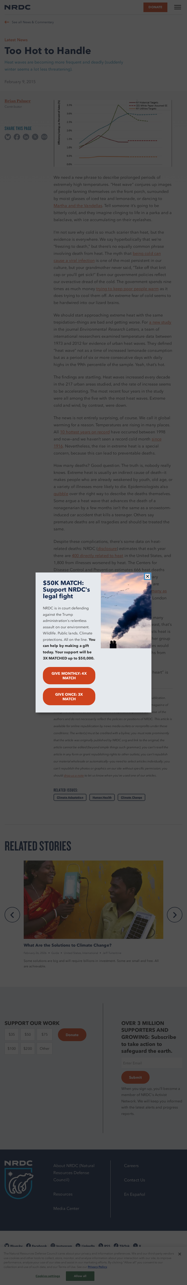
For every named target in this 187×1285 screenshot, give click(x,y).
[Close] (147, 576)
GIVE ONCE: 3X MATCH (69, 696)
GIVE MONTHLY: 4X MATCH (69, 675)
